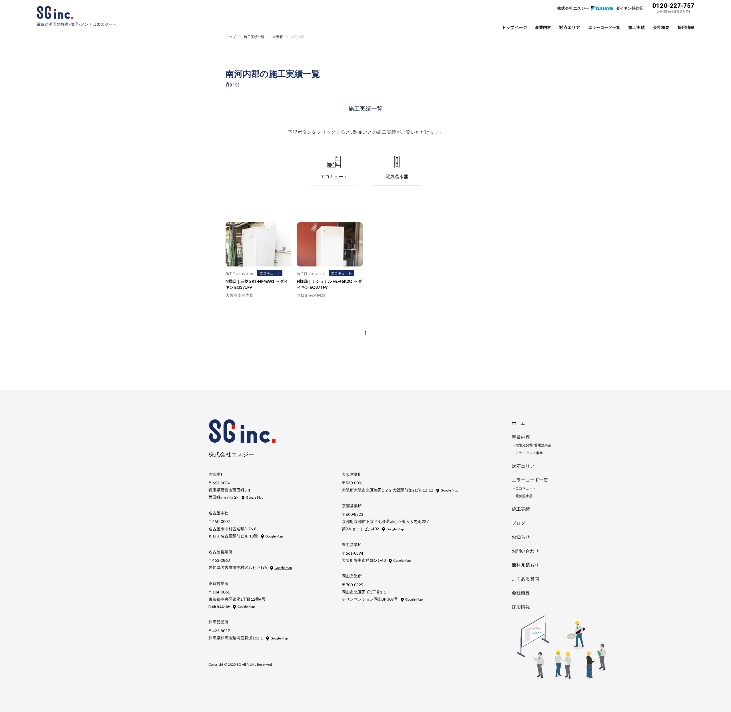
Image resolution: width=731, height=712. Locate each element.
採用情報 (686, 27)
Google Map (254, 497)
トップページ (514, 27)
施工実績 (636, 27)
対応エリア (569, 27)
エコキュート (270, 273)
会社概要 (661, 27)
